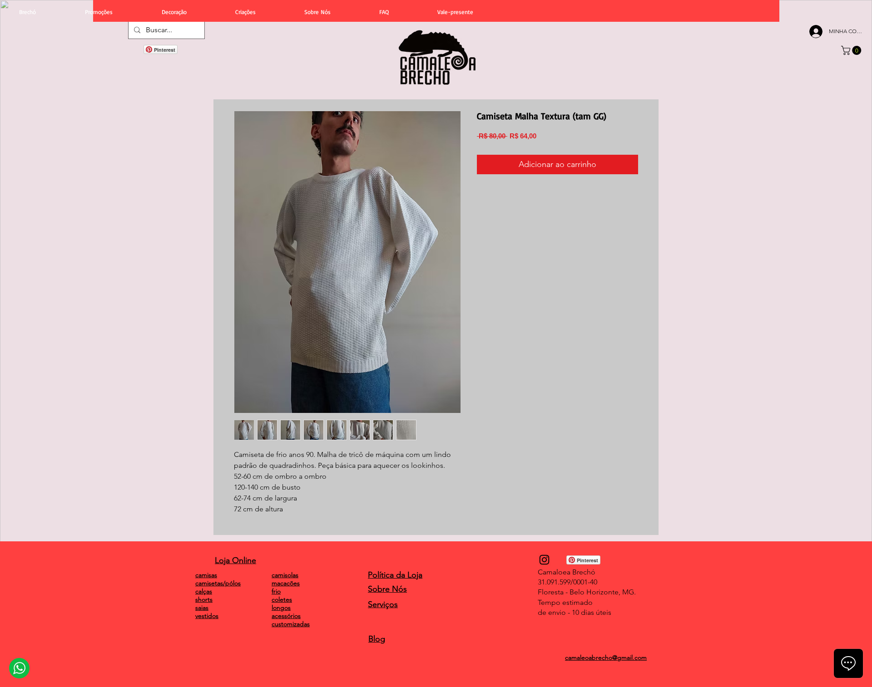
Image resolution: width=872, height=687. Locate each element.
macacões (286, 583)
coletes (282, 599)
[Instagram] (544, 559)
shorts (204, 599)
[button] (852, 50)
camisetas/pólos (218, 583)
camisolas (285, 575)
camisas (206, 575)
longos (281, 608)
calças (203, 591)
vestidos (206, 616)
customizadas (291, 624)
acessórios (286, 616)
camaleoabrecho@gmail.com (606, 657)
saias (201, 608)
